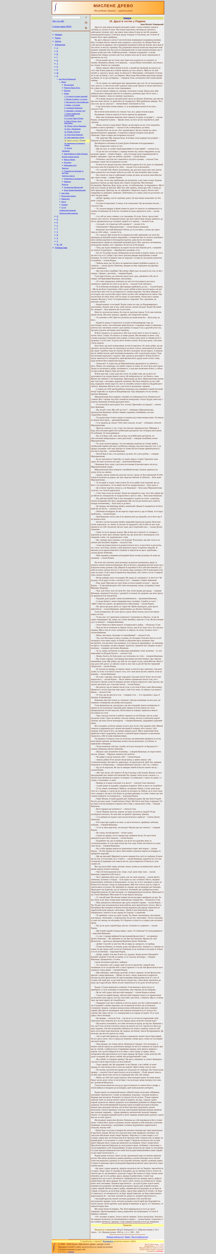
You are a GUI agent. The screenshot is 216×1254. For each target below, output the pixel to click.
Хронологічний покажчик (68, 213)
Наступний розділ (140, 1237)
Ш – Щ (59, 245)
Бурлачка (67, 162)
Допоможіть (108, 1241)
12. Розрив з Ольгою (72, 132)
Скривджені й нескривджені (74, 179)
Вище (127, 1237)
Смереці (71, 1252)
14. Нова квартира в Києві (74, 138)
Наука (57, 38)
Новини (58, 35)
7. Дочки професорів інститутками (72, 115)
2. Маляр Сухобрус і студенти (75, 99)
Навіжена (67, 182)
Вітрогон (65, 184)
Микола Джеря (69, 160)
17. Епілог (68, 148)
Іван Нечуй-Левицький (67, 79)
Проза (63, 82)
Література (60, 45)
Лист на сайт (58, 21)
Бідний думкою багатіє (70, 157)
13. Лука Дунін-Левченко (73, 135)
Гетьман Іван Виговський (73, 187)
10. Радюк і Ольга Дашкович (75, 126)
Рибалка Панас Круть (72, 88)
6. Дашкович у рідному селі (74, 111)
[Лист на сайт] (86, 22)
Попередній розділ (115, 1237)
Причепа (67, 91)
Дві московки (69, 85)
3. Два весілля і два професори (76, 102)
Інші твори (65, 193)
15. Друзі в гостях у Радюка (75, 140)
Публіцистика (61, 248)
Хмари (66, 93)
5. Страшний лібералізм (73, 108)
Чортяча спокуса (68, 176)
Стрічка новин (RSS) (62, 27)
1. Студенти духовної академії (76, 96)
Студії (63, 207)
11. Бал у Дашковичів (72, 129)
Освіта (58, 41)
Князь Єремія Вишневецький (75, 190)
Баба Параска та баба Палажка (76, 154)
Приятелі (65, 168)
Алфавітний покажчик (67, 210)
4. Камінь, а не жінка (72, 105)
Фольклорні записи (68, 196)
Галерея (64, 205)
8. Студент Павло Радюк (73, 118)
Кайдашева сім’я (70, 165)
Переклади (65, 199)
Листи (63, 202)
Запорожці (66, 151)
